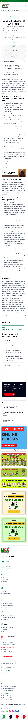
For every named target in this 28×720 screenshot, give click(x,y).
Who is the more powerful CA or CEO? (12, 372)
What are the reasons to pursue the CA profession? (14, 69)
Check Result (5, 584)
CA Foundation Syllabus (8, 695)
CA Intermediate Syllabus (8, 697)
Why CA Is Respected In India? (15, 275)
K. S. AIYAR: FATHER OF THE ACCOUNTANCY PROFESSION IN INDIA (13, 64)
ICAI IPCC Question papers (8, 653)
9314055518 (9, 558)
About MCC (5, 591)
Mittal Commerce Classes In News (9, 595)
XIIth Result (5, 621)
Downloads (5, 581)
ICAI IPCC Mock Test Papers (9, 651)
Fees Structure (6, 674)
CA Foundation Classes (7, 603)
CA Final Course (6, 681)
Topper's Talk (5, 579)
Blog (3, 631)
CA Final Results (6, 619)
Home (4, 10)
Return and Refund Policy (17, 706)
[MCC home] (5, 5)
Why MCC (5, 596)
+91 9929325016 (10, 556)
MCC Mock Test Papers (8, 642)
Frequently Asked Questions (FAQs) (12, 74)
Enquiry (17, 718)
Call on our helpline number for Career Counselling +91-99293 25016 (13, 1)
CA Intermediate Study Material (9, 688)
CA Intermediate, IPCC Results (9, 617)
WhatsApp (4, 718)
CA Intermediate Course (8, 679)
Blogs (8, 10)
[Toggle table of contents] (24, 61)
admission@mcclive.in (11, 563)
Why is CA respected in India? (12, 365)
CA (14, 42)
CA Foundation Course (7, 677)
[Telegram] (18, 711)
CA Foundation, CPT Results (8, 615)
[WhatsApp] (7, 711)
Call (26, 1)
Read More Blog (10, 72)
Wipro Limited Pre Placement (7, 708)
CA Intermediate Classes (8, 605)
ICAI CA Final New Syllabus (8, 699)
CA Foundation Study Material (9, 686)
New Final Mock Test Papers (9, 644)
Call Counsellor (8, 394)
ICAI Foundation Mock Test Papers (10, 661)
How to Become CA (7, 672)
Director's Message (6, 593)
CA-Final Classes (6, 607)
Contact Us (5, 583)
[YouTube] (10, 711)
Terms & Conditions (5, 706)
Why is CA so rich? (9, 340)
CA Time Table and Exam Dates (9, 627)
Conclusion (9, 71)
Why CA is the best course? (13, 66)
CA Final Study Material (8, 690)
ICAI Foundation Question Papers (10, 663)
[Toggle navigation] (25, 5)
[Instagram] (13, 711)
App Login (11, 718)
